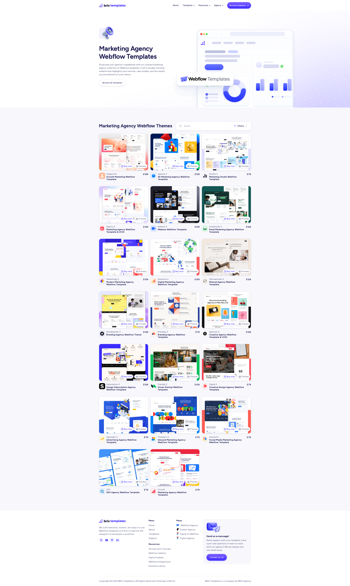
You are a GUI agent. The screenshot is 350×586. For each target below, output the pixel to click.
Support (153, 538)
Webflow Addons (157, 553)
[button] (188, 5)
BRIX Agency (244, 581)
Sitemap (161, 581)
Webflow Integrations (160, 561)
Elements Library (157, 566)
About (176, 5)
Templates (154, 534)
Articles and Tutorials (160, 549)
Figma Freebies (156, 557)
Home (151, 525)
